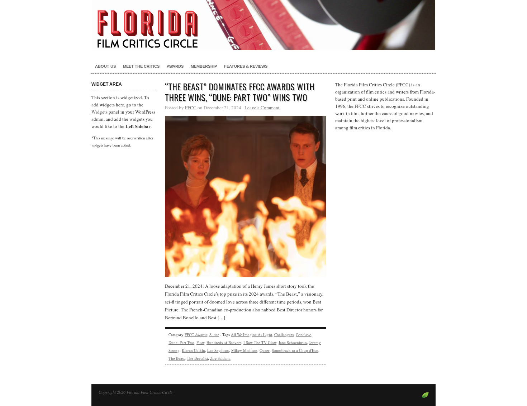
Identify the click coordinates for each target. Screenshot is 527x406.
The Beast (176, 358)
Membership (204, 66)
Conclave (303, 334)
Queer (265, 350)
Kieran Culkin (193, 350)
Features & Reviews (245, 66)
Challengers (284, 334)
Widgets (99, 112)
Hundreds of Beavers (223, 342)
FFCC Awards (196, 334)
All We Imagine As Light (251, 334)
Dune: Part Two (181, 342)
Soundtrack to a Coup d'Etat (295, 350)
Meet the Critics (141, 66)
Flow (200, 342)
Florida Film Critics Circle (263, 25)
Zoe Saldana (220, 358)
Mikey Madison (244, 350)
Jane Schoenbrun (293, 342)
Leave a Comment (262, 107)
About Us (105, 66)
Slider (214, 334)
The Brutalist (197, 358)
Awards (175, 66)
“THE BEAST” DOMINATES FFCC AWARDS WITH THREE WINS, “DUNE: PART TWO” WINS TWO (239, 92)
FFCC (190, 107)
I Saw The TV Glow (259, 342)
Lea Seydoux (218, 350)
